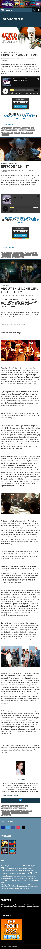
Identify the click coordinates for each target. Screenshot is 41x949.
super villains (28, 883)
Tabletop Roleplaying (7, 885)
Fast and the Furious (17, 806)
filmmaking (26, 128)
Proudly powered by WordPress (9, 946)
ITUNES (23, 220)
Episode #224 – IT (15, 166)
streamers (21, 883)
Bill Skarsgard (19, 252)
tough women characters (20, 813)
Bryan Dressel (26, 868)
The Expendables (27, 810)
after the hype (7, 128)
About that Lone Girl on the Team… (19, 290)
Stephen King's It (27, 132)
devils (28, 870)
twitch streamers (32, 885)
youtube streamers (23, 888)
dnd (32, 870)
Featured (17, 128)
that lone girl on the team (11, 810)
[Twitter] (20, 800)
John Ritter (13, 130)
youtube (14, 888)
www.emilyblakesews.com (10, 795)
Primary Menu (38, 10)
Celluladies (5, 285)
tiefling (16, 885)
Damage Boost (10, 870)
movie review (23, 130)
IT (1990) (5, 130)
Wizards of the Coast (6, 888)
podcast (32, 130)
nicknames (33, 878)
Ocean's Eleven (7, 808)
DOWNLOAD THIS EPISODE (20, 218)
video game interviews (23, 886)
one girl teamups (19, 808)
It (32, 128)
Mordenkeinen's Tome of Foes (10, 878)
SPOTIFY (20, 118)
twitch (25, 884)
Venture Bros (4, 886)
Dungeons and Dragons (8, 873)
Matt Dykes (32, 876)
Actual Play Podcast (7, 866)
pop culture (26, 880)
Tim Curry (5, 135)
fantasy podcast (21, 873)
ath (36, 866)
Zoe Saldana (6, 815)
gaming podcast (15, 876)
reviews (16, 883)
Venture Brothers (12, 886)
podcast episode (8, 132)
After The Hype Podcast (9, 52)
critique (3, 870)
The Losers (6, 813)
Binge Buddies (17, 868)
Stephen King (6, 257)
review (17, 132)
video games (35, 886)
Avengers (5, 806)
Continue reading (8, 124)
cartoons (32, 868)
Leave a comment (33, 295)
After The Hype (21, 59)
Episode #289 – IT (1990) (20, 55)
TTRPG (20, 885)
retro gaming (34, 880)
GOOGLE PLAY (26, 116)
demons (23, 870)
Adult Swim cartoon (18, 866)
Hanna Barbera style (25, 876)
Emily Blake (21, 295)
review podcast (10, 883)
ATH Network (6, 10)
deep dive (18, 870)
